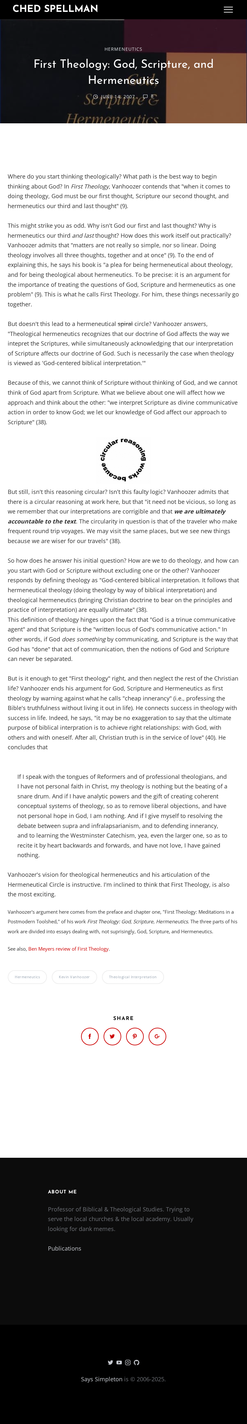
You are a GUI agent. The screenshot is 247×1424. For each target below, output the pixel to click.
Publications (64, 1248)
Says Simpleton (102, 1379)
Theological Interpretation (133, 976)
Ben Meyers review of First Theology (68, 948)
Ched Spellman (55, 9)
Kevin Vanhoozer (74, 976)
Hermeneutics (123, 49)
